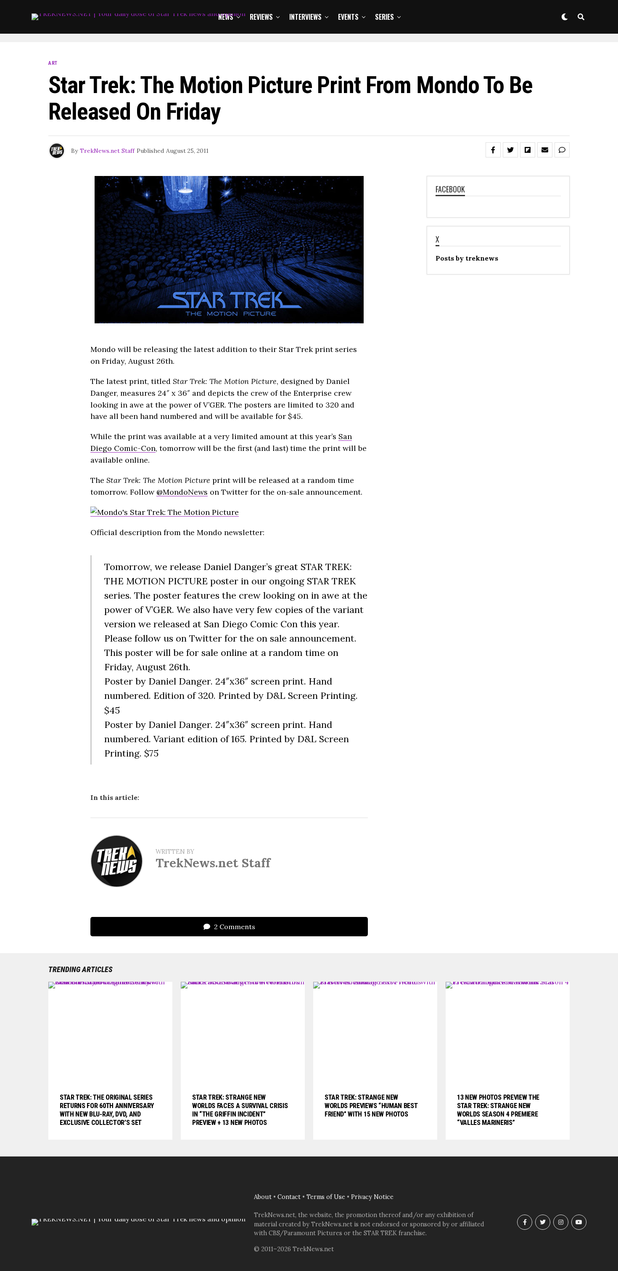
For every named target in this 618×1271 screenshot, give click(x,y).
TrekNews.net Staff (107, 151)
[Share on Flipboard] (527, 149)
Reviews (261, 17)
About (263, 1197)
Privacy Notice (372, 1197)
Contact (289, 1197)
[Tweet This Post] (510, 149)
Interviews (305, 17)
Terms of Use (325, 1197)
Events (348, 17)
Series (384, 17)
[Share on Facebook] (493, 149)
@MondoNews (182, 492)
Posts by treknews (467, 258)
